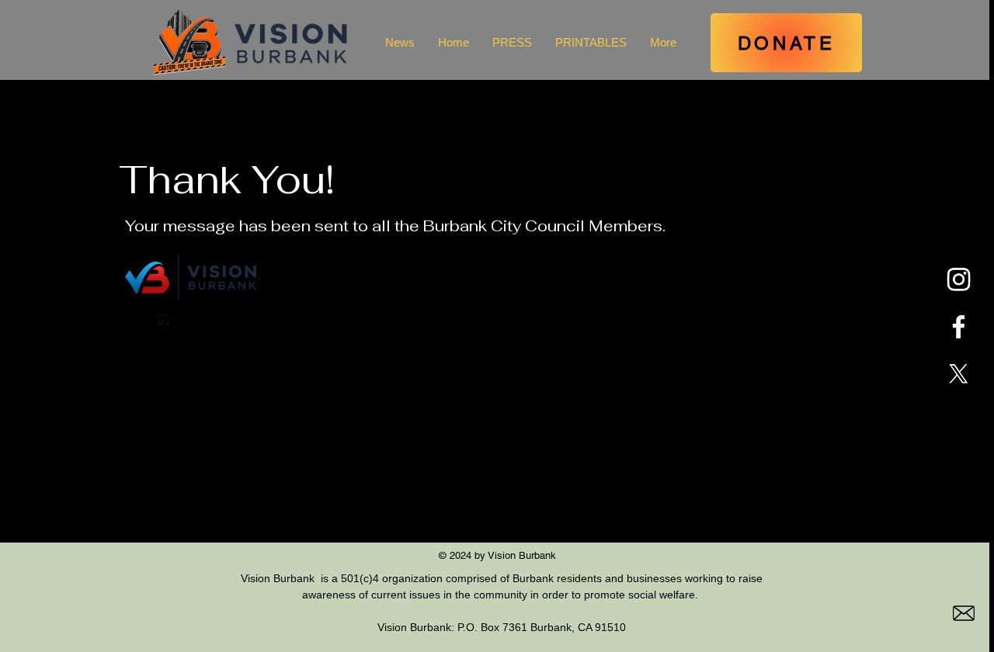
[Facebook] (958, 326)
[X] (958, 374)
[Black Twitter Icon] (221, 319)
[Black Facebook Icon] (192, 319)
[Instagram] (958, 279)
